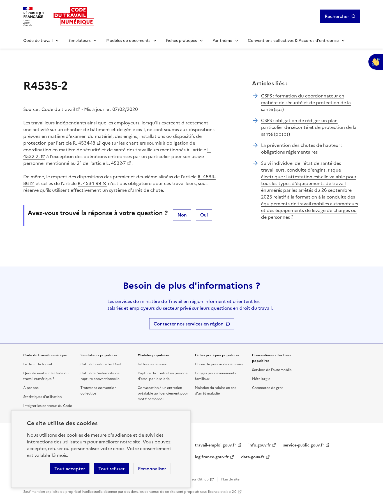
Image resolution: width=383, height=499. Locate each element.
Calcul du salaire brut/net (100, 364)
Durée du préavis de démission (219, 364)
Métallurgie (261, 378)
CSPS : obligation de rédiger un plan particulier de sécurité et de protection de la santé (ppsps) (308, 127)
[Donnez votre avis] (375, 62)
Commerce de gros (267, 387)
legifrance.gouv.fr (212, 457)
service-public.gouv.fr (303, 445)
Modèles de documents (128, 41)
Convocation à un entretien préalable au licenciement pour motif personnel (163, 393)
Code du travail (38, 41)
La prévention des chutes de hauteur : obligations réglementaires (301, 148)
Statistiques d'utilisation (42, 396)
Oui (204, 214)
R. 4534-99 (89, 183)
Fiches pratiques (181, 41)
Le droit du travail (37, 364)
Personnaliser (152, 468)
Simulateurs (79, 41)
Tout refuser (111, 468)
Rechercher (337, 16)
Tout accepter (69, 468)
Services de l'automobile (272, 369)
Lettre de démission (153, 364)
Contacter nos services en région (188, 323)
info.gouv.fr (259, 445)
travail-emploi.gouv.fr (215, 445)
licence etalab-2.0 (222, 491)
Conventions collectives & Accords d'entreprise (293, 41)
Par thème (222, 41)
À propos (30, 387)
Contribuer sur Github (191, 479)
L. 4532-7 (116, 163)
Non (182, 214)
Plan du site (230, 479)
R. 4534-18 (84, 143)
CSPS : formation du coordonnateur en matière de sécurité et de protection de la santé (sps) (306, 102)
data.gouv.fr (252, 457)
